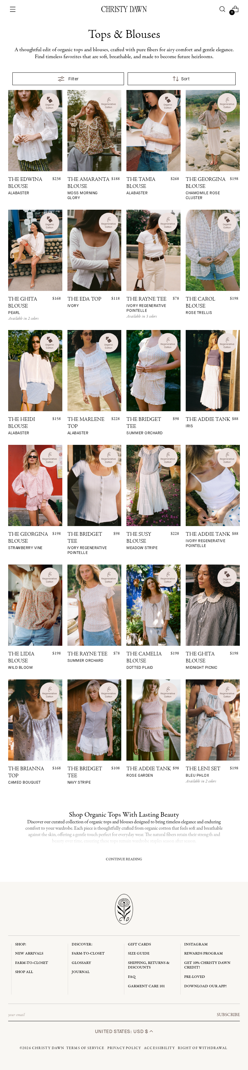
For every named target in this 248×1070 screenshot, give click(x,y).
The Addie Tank (208, 422)
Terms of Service (85, 1048)
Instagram (196, 944)
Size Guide (138, 953)
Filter (73, 79)
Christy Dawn (48, 1048)
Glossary (81, 962)
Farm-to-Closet (31, 962)
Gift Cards (139, 944)
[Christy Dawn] (124, 9)
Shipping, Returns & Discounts (149, 965)
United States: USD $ (122, 1031)
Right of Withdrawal (202, 1048)
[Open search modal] (222, 9)
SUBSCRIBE (228, 1015)
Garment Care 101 (146, 986)
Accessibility (159, 1048)
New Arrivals (29, 953)
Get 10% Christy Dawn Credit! (207, 965)
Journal (81, 972)
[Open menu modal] (13, 9)
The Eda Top (84, 302)
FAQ (131, 976)
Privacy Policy (124, 1048)
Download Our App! (205, 986)
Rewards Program (203, 953)
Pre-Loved (194, 976)
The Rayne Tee (146, 305)
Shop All (24, 972)
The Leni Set (203, 772)
